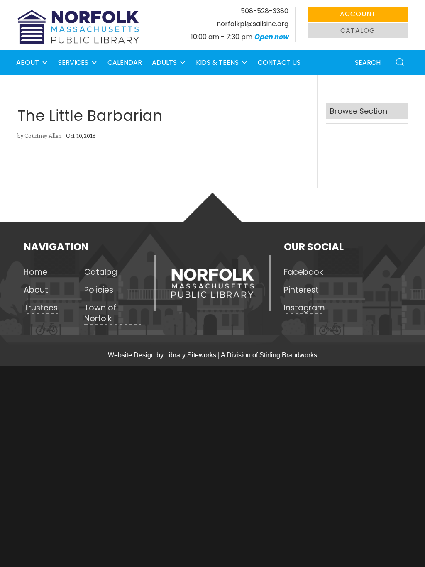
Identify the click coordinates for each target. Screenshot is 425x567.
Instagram (304, 308)
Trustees (41, 308)
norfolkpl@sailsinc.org (252, 24)
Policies (98, 290)
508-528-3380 (264, 11)
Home (35, 272)
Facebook (303, 272)
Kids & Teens (217, 62)
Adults (164, 62)
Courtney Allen (43, 135)
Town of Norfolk (100, 313)
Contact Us (279, 62)
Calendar (124, 62)
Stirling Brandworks (288, 355)
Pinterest (301, 290)
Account (358, 14)
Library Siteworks (190, 355)
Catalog (357, 30)
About (27, 62)
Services (73, 62)
